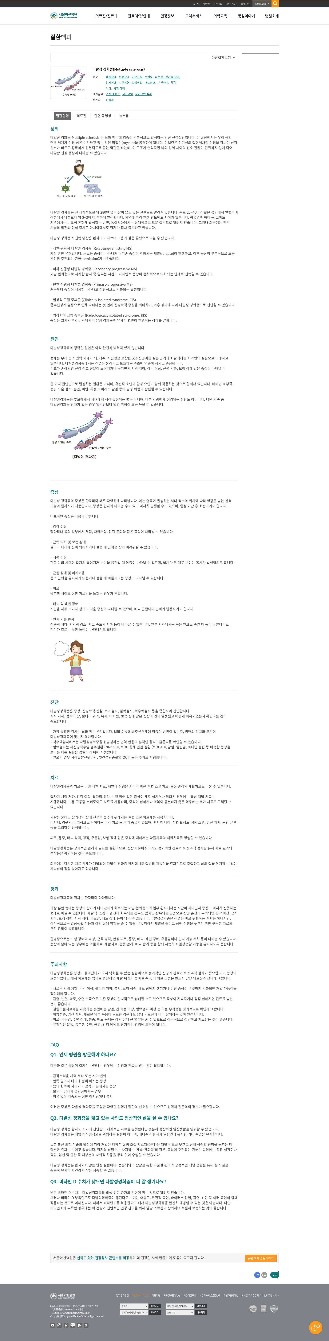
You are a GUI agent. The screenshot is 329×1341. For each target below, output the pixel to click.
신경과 (110, 100)
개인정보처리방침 (140, 1295)
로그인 (196, 3)
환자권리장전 (122, 1295)
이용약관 (156, 1295)
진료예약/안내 (139, 16)
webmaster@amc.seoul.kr (77, 1312)
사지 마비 (119, 88)
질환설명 (62, 115)
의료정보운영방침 (172, 1295)
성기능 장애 (172, 77)
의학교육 (220, 16)
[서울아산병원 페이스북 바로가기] (66, 1325)
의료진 (81, 115)
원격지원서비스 (271, 1295)
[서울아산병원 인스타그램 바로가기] (59, 1325)
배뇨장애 (150, 82)
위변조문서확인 (231, 1295)
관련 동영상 (102, 115)
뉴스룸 (124, 115)
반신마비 (163, 82)
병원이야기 (246, 16)
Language (260, 3)
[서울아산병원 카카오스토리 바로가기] (86, 1325)
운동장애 (124, 77)
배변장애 (111, 77)
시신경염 (124, 82)
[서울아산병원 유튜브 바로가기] (53, 1325)
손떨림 (149, 77)
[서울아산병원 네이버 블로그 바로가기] (73, 1325)
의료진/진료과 (106, 16)
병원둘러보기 (231, 3)
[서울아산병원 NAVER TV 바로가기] (79, 1325)
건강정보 (167, 16)
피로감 (159, 77)
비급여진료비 (190, 1295)
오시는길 (245, 3)
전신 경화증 (113, 94)
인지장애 (111, 82)
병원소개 (272, 16)
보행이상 (137, 82)
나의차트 (218, 3)
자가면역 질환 (143, 94)
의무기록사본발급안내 (209, 1295)
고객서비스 (193, 16)
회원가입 (207, 3)
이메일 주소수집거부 (251, 1295)
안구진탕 (137, 77)
